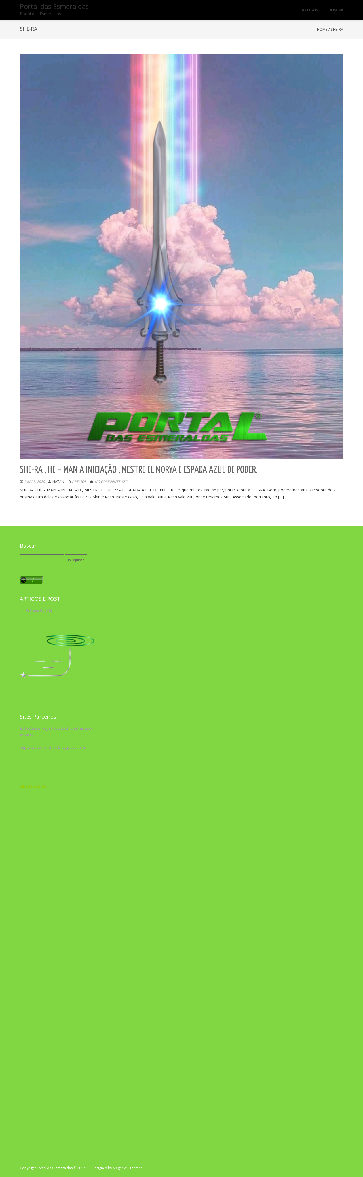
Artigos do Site (39, 610)
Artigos (79, 481)
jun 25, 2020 (34, 481)
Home (322, 29)
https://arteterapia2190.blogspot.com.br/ (53, 747)
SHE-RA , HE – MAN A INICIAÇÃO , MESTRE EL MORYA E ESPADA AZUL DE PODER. (139, 470)
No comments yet (111, 481)
